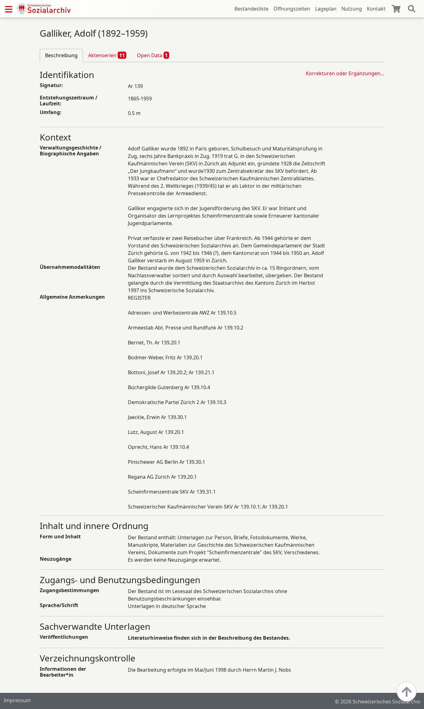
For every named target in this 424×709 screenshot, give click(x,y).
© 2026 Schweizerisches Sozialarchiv (377, 701)
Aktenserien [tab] (106, 55)
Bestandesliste (251, 8)
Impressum (17, 700)
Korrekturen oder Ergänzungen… (345, 73)
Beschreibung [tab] (61, 55)
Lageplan (325, 8)
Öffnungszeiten (291, 8)
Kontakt (376, 8)
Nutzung (351, 8)
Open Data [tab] (152, 55)
